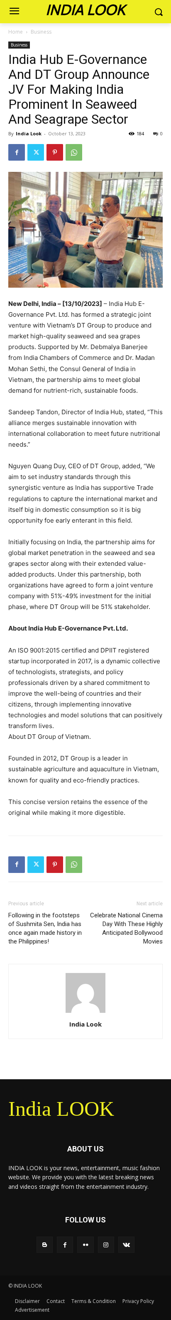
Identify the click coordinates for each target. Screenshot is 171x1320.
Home (15, 31)
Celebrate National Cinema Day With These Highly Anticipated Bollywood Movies (126, 928)
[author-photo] (85, 1012)
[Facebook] (16, 152)
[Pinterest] (54, 152)
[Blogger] (45, 1245)
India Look (29, 133)
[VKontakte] (126, 1245)
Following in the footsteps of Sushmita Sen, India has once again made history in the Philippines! (45, 928)
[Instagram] (106, 1245)
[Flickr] (85, 1245)
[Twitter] (35, 152)
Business (41, 31)
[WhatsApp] (74, 152)
